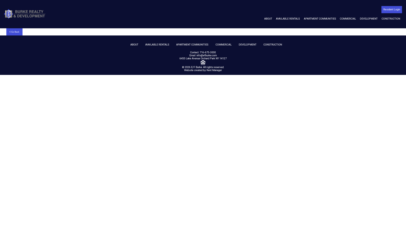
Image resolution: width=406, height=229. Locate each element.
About (268, 18)
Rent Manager (214, 70)
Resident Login (391, 9)
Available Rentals (288, 18)
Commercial (348, 18)
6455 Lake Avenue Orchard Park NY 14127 (203, 58)
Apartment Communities (320, 18)
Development (369, 18)
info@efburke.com (206, 55)
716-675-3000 (208, 52)
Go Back (15, 32)
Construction (391, 18)
